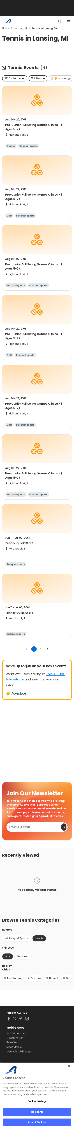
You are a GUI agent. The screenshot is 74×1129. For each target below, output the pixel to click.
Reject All (37, 1111)
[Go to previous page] (26, 649)
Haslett (53, 978)
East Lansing (14, 978)
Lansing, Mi (20, 28)
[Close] (69, 1066)
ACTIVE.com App (16, 1033)
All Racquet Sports (16, 938)
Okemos (36, 978)
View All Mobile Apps (18, 1051)
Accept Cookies (37, 1122)
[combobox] (14, 78)
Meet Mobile (14, 1047)
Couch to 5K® (14, 1038)
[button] (38, 78)
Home (6, 28)
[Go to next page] (47, 649)
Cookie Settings (37, 1101)
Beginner (22, 956)
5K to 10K (11, 1042)
